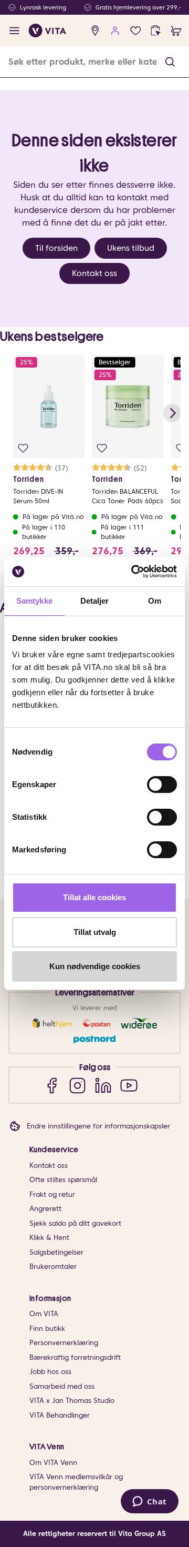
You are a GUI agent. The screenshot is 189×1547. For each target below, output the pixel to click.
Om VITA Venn (53, 1463)
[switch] (162, 784)
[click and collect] (155, 31)
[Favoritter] (135, 31)
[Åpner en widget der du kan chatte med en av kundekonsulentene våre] (149, 1502)
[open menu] (14, 31)
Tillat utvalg (95, 932)
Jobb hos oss (50, 1372)
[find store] (95, 31)
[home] (47, 30)
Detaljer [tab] (94, 600)
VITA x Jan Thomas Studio (71, 1400)
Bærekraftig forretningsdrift (75, 1357)
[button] (169, 62)
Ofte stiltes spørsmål (63, 1180)
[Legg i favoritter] (23, 448)
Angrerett (45, 1209)
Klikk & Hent (49, 1237)
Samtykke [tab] (34, 600)
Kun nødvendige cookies (94, 966)
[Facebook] (51, 1085)
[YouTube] (129, 1085)
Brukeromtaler (53, 1266)
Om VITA (43, 1314)
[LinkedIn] (103, 1085)
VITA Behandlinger (59, 1415)
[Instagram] (77, 1085)
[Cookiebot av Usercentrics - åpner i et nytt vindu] (133, 571)
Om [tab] (154, 600)
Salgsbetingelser (56, 1252)
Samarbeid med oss (61, 1386)
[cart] (176, 31)
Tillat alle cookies (94, 897)
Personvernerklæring (63, 1343)
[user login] (115, 31)
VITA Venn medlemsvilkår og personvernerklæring (76, 1482)
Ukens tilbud (130, 248)
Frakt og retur (52, 1194)
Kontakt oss (94, 273)
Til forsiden (56, 248)
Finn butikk (47, 1328)
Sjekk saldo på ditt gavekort (75, 1223)
